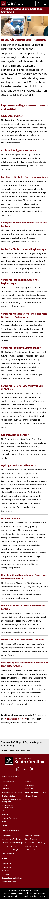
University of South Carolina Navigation (45, 3)
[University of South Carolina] (24, 761)
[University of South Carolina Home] (12, 3)
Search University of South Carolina (38, 3)
